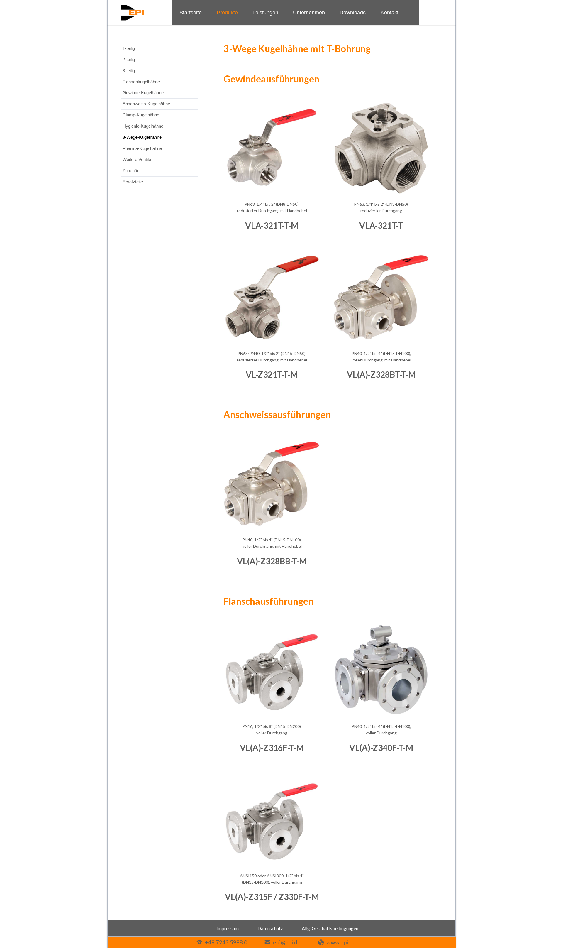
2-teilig (129, 59)
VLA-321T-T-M (272, 225)
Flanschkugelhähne (141, 81)
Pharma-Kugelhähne (142, 148)
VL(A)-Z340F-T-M (381, 748)
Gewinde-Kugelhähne (143, 92)
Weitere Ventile (137, 159)
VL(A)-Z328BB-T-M (272, 561)
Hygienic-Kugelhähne (143, 126)
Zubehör (130, 170)
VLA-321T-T (381, 225)
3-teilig (129, 70)
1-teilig (129, 48)
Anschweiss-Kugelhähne (146, 103)
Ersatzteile (133, 181)
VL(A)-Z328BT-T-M (381, 374)
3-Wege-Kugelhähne (142, 137)
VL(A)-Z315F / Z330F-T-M (272, 897)
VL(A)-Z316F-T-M (272, 748)
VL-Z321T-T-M (272, 374)
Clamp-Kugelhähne (141, 114)
